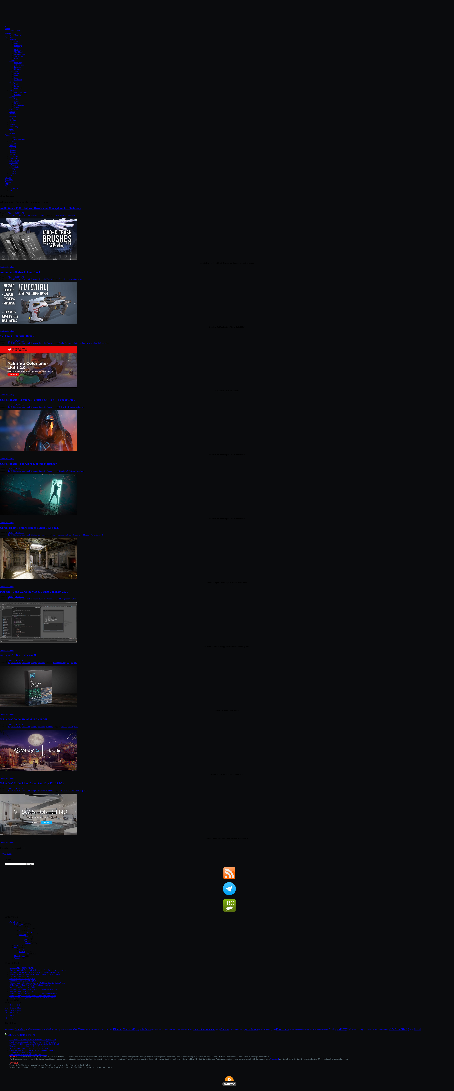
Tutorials (8, 135)
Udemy (12, 154)
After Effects (78, 1029)
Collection (18, 945)
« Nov (7, 1018)
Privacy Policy (14, 188)
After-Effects (19, 65)
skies (75, 663)
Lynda (11, 141)
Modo (16, 73)
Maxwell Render (20, 92)
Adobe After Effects (37, 1029)
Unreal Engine (14, 127)
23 (11, 1013)
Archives (8, 182)
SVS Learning (103, 343)
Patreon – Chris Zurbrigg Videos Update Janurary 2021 (34, 591)
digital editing (156, 1029)
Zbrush (12, 133)
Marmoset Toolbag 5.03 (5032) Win (22, 981)
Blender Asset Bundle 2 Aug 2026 (22, 979)
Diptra (10, 213)
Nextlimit (12, 90)
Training (332, 1029)
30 (11, 1015)
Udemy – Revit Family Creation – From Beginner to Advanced (33, 989)
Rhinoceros (70, 791)
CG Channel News (23, 1034)
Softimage (18, 46)
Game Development (60, 535)
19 (18, 1010)
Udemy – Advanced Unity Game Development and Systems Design (34, 974)
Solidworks (18, 56)
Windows (49, 727)
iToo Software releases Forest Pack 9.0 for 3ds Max (28, 1048)
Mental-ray (18, 103)
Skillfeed (12, 169)
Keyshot (12, 120)
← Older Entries (6, 854)
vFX (376, 1029)
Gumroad (13, 152)
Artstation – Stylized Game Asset (20, 272)
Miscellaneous (19, 956)
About (7, 186)
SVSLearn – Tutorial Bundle (17, 335)
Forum (7, 29)
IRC (11, 190)
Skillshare (13, 171)
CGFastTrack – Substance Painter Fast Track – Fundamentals (37, 399)
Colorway (18, 80)
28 (6, 1015)
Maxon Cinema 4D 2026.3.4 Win (22, 991)
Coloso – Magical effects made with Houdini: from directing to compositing (37, 970)
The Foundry (14, 71)
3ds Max (20, 1029)
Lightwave (13, 116)
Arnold (17, 101)
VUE (16, 84)
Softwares (41, 215)
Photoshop (18, 63)
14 (6, 1010)
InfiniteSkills (14, 167)
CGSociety (13, 156)
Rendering (306, 1029)
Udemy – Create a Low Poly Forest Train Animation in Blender (33, 994)
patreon (67, 599)
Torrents (8, 33)
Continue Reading (7, 267)
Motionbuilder (19, 54)
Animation (88, 1029)
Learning (34, 279)
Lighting (80, 471)
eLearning (185, 1029)
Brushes (56, 215)
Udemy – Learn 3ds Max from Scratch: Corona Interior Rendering (34, 972)
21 (6, 1013)
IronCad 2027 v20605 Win (19, 977)
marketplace (73, 535)
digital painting (91, 343)
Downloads (26, 215)
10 (13, 1008)
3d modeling (63, 279)
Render (70, 727)
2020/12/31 (19, 213)
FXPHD (12, 148)
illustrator (17, 69)
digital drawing (79, 343)
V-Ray (16, 99)
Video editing (383, 1029)
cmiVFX (12, 146)
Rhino (11, 131)
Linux (26, 937)
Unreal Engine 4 (96, 535)
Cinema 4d (13, 110)
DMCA (8, 184)
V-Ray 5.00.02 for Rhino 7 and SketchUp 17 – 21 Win (32, 783)
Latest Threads (14, 31)
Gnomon (12, 150)
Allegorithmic (19, 105)
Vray (76, 727)
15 (8, 1010)
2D (9, 215)
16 (11, 1010)
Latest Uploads (15, 35)
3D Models (9, 180)
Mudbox (17, 50)
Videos (49, 279)
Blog (6, 27)
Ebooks (22, 950)
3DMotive (13, 158)
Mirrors (260, 1029)
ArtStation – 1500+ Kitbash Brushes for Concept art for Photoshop (40, 208)
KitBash (63, 215)
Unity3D (12, 124)
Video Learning (399, 1029)
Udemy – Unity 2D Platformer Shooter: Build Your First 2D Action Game (37, 983)
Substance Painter (76, 407)
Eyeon (11, 82)
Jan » (13, 1018)
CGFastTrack (64, 407)
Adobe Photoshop (65, 343)
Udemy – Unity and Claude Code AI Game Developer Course (32, 996)
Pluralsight (13, 137)
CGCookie (13, 163)
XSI (11, 129)
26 (18, 1013)
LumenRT (18, 88)
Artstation (73, 279)
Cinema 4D (129, 1029)
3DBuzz (12, 165)
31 (13, 1015)
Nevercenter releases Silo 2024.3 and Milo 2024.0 (28, 1055)
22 (8, 1013)
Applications (9, 37)
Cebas (16, 107)
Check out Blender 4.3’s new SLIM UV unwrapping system (32, 1050)
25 (15, 1013)
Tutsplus (12, 173)
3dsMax (17, 41)
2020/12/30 (19, 341)
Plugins (12, 97)
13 (20, 1008)
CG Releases (16, 215)
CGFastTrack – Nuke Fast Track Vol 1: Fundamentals (29, 985)
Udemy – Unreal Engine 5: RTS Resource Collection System (32, 998)
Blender (12, 112)
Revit (16, 58)
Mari (16, 75)
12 (18, 1008)
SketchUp (79, 791)
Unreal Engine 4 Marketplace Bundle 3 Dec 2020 (29, 527)
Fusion (16, 86)
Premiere (17, 67)
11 (15, 1008)
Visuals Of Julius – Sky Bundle (18, 655)
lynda (247, 1029)
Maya (16, 44)
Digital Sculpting (177, 1029)
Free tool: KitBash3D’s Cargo (20, 1053)
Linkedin (12, 144)
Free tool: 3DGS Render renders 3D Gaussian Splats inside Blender (34, 1044)
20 (20, 1010)
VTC (11, 175)
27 (20, 1013)
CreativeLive (14, 161)
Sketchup (12, 118)
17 (13, 1010)
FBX (191, 1029)
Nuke (16, 78)
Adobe (12, 61)
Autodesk (13, 39)
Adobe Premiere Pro (66, 1029)
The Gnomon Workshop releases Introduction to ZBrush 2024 (32, 1040)
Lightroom (240, 1029)
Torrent (17, 958)
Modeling (268, 1029)
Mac (25, 939)
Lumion (12, 122)
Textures (8, 178)
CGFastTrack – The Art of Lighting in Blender (28, 463)
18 (15, 1010)
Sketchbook (18, 52)
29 (8, 1015)
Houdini (12, 114)
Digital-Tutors (19, 139)
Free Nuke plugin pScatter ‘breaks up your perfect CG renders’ (33, 1042)
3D (20, 930)
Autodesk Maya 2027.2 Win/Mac (21, 968)
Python (73, 599)
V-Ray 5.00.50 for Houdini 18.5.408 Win (24, 719)
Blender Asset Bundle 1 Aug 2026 (22, 987)
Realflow (17, 95)
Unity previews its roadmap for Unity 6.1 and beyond (29, 1046)
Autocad (17, 48)
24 (13, 1013)
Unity (350, 1029)
